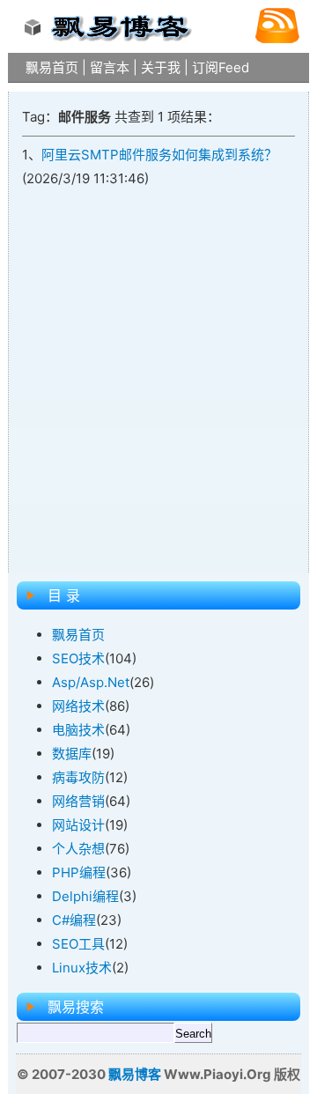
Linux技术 (82, 967)
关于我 (161, 67)
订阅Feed (220, 67)
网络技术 (78, 706)
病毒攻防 (78, 777)
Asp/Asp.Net (90, 682)
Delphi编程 (85, 896)
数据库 (72, 753)
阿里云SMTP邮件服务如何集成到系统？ (159, 154)
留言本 (109, 67)
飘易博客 (134, 1074)
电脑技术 (78, 729)
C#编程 (74, 920)
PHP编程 (79, 872)
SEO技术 (78, 658)
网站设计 (78, 825)
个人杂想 (78, 848)
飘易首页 (52, 67)
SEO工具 (78, 943)
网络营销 (78, 801)
